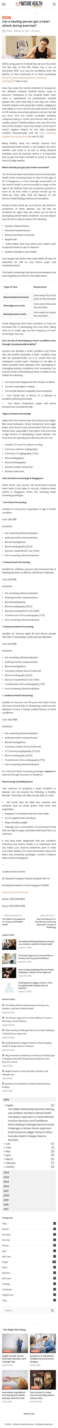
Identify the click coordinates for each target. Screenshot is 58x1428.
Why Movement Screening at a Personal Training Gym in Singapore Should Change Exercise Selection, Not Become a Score (28, 1058)
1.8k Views (35, 31)
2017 (6, 1209)
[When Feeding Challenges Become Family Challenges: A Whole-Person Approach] (9, 972)
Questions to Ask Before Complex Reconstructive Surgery (42, 1359)
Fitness (5, 1245)
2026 (6, 1099)
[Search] (54, 4)
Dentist (5, 1229)
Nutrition (6, 1273)
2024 (6, 1177)
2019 (6, 1200)
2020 (6, 1195)
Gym (4, 1251)
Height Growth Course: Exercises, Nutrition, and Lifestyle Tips (14, 1359)
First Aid (6, 1240)
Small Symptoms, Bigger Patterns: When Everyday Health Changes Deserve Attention (35, 985)
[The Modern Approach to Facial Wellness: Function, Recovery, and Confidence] (9, 958)
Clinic (4, 1223)
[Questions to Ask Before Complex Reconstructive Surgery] (43, 1343)
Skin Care (6, 1278)
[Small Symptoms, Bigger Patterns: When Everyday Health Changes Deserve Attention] (9, 987)
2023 (6, 1181)
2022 (6, 1186)
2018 (6, 1204)
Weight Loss (7, 1295)
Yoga (4, 1300)
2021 (6, 1190)
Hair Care (6, 1256)
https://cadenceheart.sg (15, 892)
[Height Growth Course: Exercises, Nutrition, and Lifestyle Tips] (15, 1343)
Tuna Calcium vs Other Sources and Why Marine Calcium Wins (42, 1395)
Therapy (6, 1284)
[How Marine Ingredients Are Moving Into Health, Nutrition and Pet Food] (15, 1380)
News (4, 1267)
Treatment (7, 1289)
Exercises (6, 1234)
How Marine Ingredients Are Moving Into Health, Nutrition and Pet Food (13, 1395)
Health (6, 17)
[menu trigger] (4, 4)
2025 (6, 1172)
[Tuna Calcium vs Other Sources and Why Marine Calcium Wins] (43, 1380)
